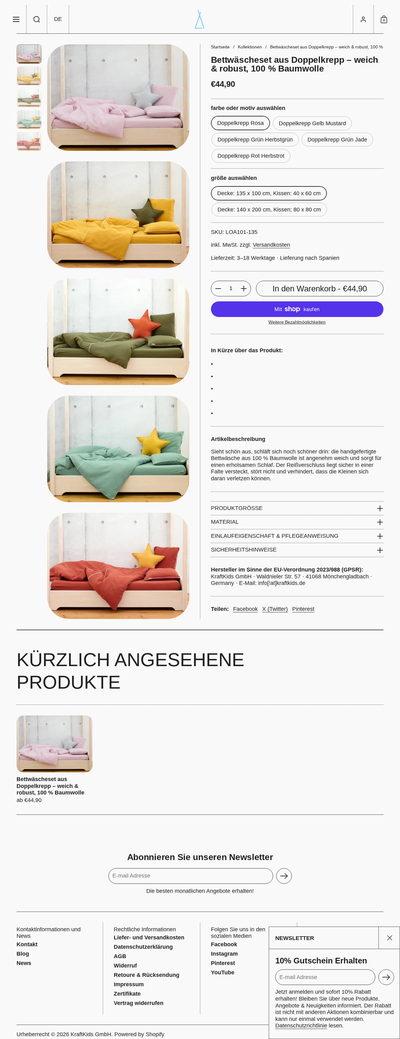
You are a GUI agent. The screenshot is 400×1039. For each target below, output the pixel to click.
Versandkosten (271, 245)
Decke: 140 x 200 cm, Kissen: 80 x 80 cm (269, 209)
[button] (37, 19)
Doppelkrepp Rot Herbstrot (251, 156)
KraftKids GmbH (91, 1034)
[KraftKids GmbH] (200, 19)
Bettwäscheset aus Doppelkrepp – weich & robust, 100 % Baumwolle (54, 759)
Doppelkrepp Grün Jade (337, 139)
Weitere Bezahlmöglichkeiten (297, 321)
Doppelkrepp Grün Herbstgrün (255, 139)
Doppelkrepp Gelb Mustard (312, 123)
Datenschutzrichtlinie (301, 1025)
